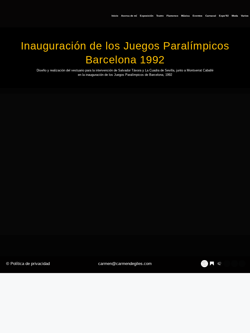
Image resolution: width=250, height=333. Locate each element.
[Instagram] (234, 263)
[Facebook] (227, 263)
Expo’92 (224, 15)
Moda (235, 15)
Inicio (115, 15)
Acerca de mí (129, 15)
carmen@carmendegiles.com (125, 263)
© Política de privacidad (28, 263)
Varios (245, 15)
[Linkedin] (242, 263)
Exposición (146, 15)
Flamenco (172, 15)
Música (185, 15)
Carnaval (210, 15)
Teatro (160, 15)
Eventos (197, 15)
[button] (125, 164)
